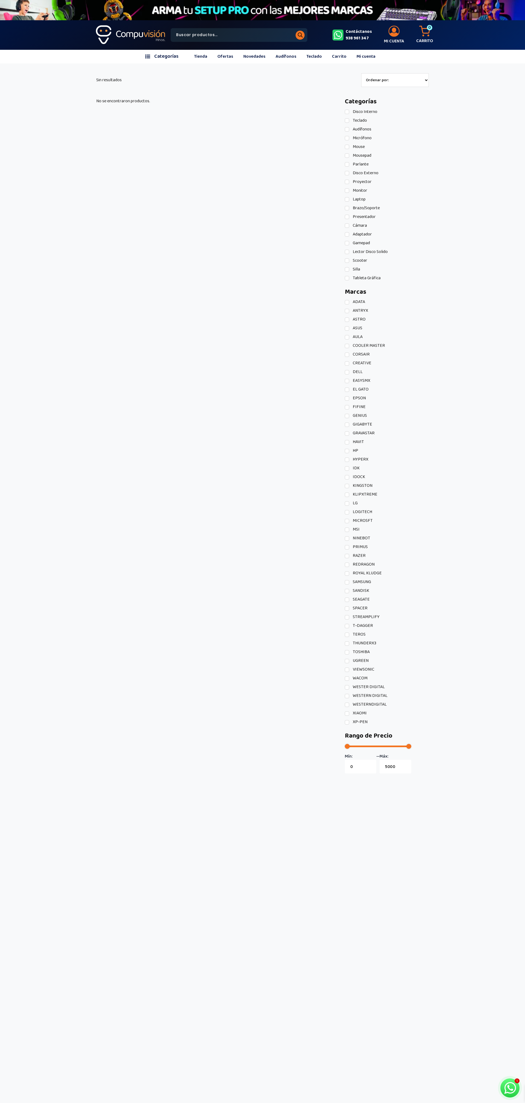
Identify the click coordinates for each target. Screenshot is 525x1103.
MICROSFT (362, 520)
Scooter (359, 260)
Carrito (339, 56)
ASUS (357, 328)
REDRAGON (363, 564)
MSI (356, 529)
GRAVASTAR (363, 433)
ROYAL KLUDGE (367, 573)
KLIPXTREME (364, 494)
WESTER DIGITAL (368, 687)
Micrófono (362, 138)
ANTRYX (360, 310)
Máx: (384, 756)
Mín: (348, 756)
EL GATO (360, 389)
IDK (356, 468)
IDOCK (358, 477)
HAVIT (358, 442)
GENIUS (359, 415)
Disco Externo (365, 173)
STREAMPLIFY (366, 617)
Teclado (314, 56)
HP (355, 450)
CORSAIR (361, 354)
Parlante (360, 164)
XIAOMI (359, 713)
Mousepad (361, 155)
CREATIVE (361, 363)
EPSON (359, 398)
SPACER (360, 608)
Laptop (359, 199)
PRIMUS (360, 547)
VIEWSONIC (363, 669)
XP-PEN (360, 722)
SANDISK (360, 590)
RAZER (359, 555)
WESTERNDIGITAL (369, 704)
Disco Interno (364, 112)
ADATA (358, 302)
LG (355, 503)
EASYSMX (361, 380)
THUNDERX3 (364, 643)
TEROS (359, 634)
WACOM (360, 678)
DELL (357, 372)
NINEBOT (361, 538)
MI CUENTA (394, 41)
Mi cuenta (366, 56)
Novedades (254, 56)
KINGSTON (362, 485)
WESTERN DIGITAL (369, 695)
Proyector (362, 182)
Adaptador (362, 234)
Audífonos (286, 56)
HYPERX (360, 459)
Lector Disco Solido (370, 252)
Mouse (358, 147)
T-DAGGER (362, 625)
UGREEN (360, 660)
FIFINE (359, 407)
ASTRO (359, 319)
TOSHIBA (361, 652)
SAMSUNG (361, 582)
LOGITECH (362, 512)
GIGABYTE (362, 424)
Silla (356, 269)
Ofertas (225, 56)
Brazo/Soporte (366, 208)
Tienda (200, 56)
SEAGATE (361, 599)
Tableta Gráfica (366, 278)
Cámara (359, 225)
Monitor (359, 190)
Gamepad (361, 243)
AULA (357, 337)
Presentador (364, 217)
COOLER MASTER (368, 345)
